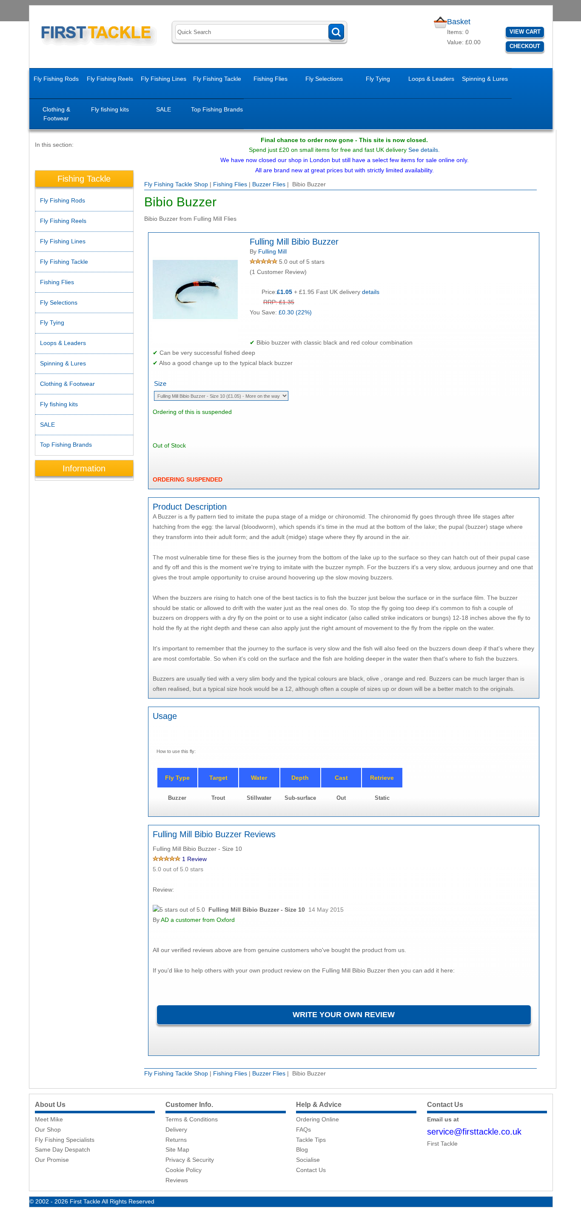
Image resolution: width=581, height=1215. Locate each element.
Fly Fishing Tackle (217, 78)
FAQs (303, 1129)
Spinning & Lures (485, 78)
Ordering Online (317, 1119)
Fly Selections (324, 78)
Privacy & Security (189, 1159)
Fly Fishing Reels (110, 78)
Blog (302, 1149)
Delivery (176, 1129)
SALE (163, 109)
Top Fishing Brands (217, 109)
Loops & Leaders (431, 78)
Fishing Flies (270, 78)
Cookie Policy (183, 1170)
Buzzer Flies (268, 184)
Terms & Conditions (191, 1119)
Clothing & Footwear (56, 114)
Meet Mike (49, 1119)
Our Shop (48, 1129)
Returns (176, 1139)
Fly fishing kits (110, 109)
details (370, 291)
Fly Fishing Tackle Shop (176, 184)
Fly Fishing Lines (163, 78)
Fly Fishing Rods (56, 78)
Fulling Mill (272, 251)
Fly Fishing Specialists (64, 1139)
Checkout (525, 46)
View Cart (525, 32)
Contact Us (311, 1170)
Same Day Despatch (62, 1149)
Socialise (308, 1159)
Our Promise (52, 1159)
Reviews (176, 1180)
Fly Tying (378, 78)
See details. (424, 149)
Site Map (177, 1149)
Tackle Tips (311, 1139)
